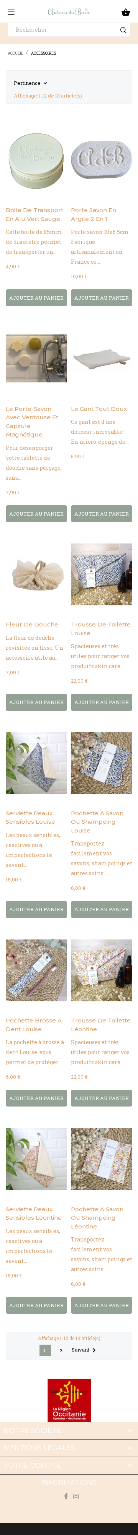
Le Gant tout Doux (99, 408)
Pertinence (31, 83)
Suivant (85, 1350)
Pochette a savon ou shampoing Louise (97, 822)
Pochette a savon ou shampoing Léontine (97, 1218)
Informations (69, 1482)
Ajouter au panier (36, 297)
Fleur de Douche (32, 624)
